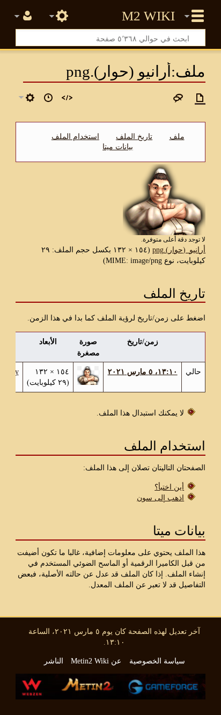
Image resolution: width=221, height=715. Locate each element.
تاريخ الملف (134, 137)
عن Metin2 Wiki (96, 660)
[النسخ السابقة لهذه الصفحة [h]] (48, 97)
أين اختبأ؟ (169, 487)
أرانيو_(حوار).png (178, 249)
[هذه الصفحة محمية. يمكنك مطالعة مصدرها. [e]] (67, 97)
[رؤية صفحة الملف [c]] (200, 97)
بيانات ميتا (117, 147)
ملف (177, 137)
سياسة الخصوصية (157, 660)
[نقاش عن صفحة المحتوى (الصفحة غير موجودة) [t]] (178, 97)
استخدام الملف (75, 137)
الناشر (53, 660)
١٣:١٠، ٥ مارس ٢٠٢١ (143, 371)
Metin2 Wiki (148, 16)
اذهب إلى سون (160, 497)
